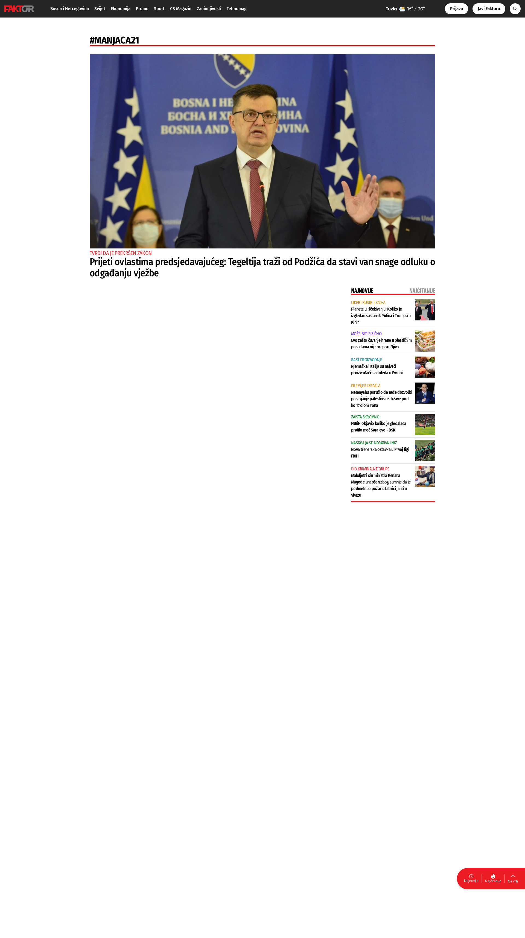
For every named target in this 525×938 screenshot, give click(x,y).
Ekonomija (120, 8)
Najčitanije (493, 881)
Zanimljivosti (209, 8)
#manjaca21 (114, 40)
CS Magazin (180, 8)
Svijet (99, 8)
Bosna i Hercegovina (69, 8)
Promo (142, 8)
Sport (159, 8)
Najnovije (471, 880)
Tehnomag (236, 8)
